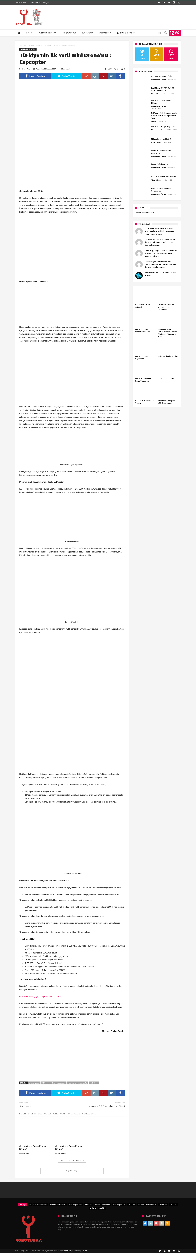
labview (141, 1205)
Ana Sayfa (23, 46)
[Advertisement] (72, 169)
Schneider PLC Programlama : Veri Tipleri (107, 1104)
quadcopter (82, 1083)
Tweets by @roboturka (144, 212)
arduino (93, 1208)
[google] (86, 76)
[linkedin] (112, 76)
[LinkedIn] (164, 2)
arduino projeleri (75, 1205)
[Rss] (178, 2)
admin (153, 121)
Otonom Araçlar (26, 1104)
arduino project (119, 1205)
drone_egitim (34, 1083)
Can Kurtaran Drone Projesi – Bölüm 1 (69, 1147)
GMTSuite (163, 1205)
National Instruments (58, 1205)
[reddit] (95, 76)
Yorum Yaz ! (72, 1171)
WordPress (66, 1251)
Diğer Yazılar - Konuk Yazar (51, 1114)
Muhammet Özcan (158, 80)
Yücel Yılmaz (156, 94)
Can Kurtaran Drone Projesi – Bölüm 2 (33, 1147)
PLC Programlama (40, 1205)
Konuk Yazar (26, 69)
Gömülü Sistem (34, 46)
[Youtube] (169, 2)
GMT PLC (173, 1205)
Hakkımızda (36, 2)
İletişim (46, 2)
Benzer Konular (27, 1114)
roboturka (89, 1205)
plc (30, 1205)
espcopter (61, 1083)
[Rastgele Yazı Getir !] (159, 33)
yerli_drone (94, 1083)
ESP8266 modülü (48, 1083)
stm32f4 (102, 1208)
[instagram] (173, 2)
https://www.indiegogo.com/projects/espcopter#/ (40, 996)
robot (97, 1205)
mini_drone (71, 1083)
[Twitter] (159, 2)
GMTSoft (131, 1205)
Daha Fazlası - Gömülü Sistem (82, 1114)
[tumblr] (120, 76)
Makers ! (85, 1251)
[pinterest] (103, 76)
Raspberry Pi (151, 1205)
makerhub (106, 1205)
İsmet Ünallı (156, 142)
